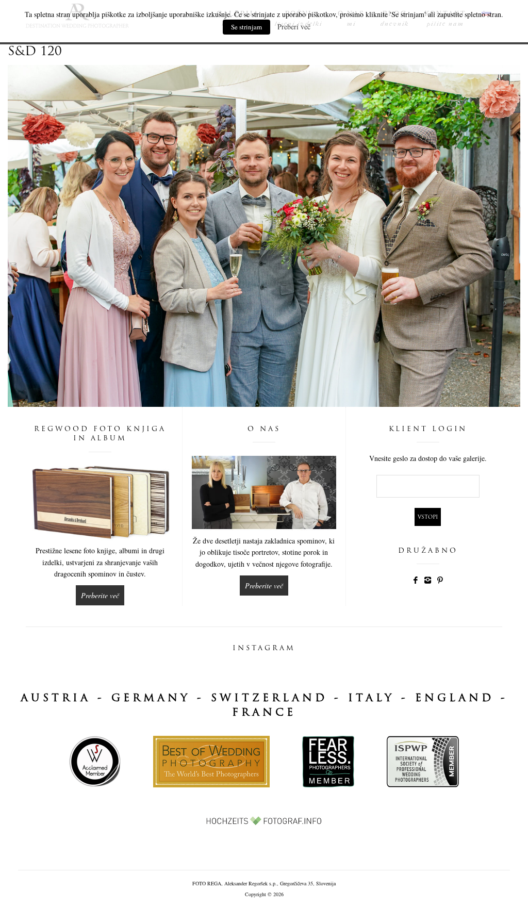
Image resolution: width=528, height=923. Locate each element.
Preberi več (293, 26)
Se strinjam (246, 26)
